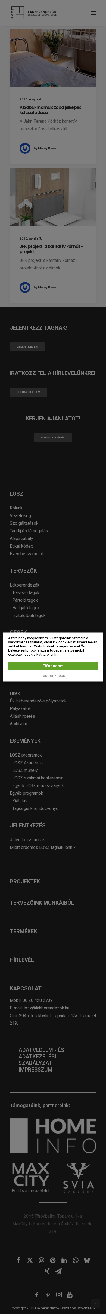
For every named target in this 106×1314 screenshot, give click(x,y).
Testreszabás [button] (53, 675)
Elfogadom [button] (53, 666)
